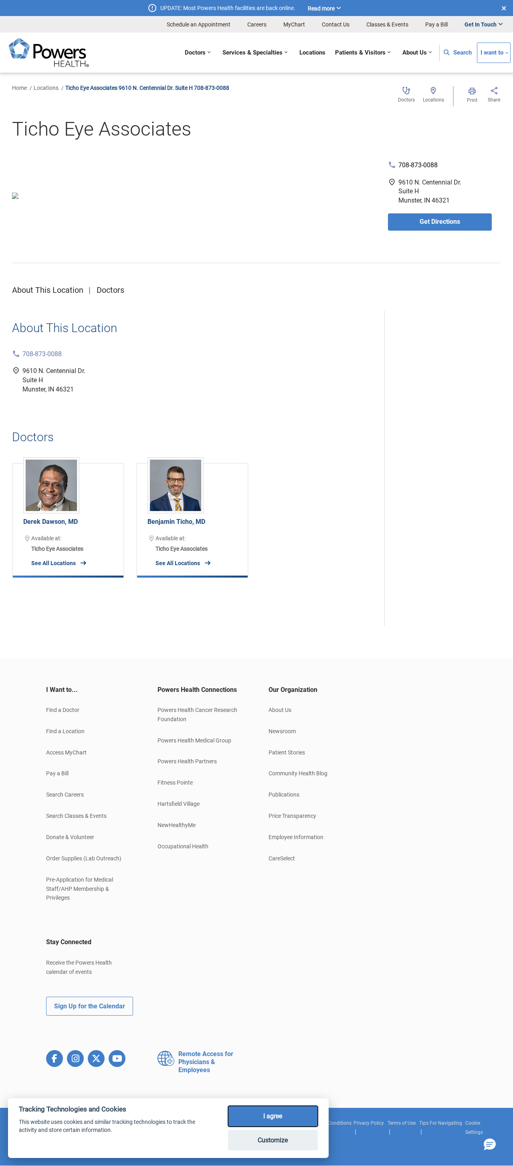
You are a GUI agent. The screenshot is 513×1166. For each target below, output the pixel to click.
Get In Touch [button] (481, 24)
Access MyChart (66, 752)
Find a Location (65, 731)
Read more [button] (321, 8)
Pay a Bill (436, 24)
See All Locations (53, 563)
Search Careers (65, 794)
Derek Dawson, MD (50, 521)
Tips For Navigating (440, 1123)
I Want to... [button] (62, 690)
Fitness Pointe (175, 782)
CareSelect (282, 858)
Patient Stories (287, 752)
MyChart (294, 24)
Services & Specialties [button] (252, 52)
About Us (280, 710)
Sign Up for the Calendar (89, 1006)
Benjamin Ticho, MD (176, 521)
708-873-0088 (418, 165)
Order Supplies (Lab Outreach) (83, 858)
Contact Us (335, 24)
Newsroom (282, 731)
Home (19, 88)
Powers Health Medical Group (194, 740)
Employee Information (296, 837)
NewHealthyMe (177, 825)
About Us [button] (414, 52)
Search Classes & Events (76, 816)
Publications (284, 794)
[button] (490, 1145)
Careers (257, 24)
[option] (68, 514)
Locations (46, 88)
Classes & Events (387, 24)
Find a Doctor (62, 710)
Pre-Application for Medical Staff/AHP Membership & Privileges (79, 888)
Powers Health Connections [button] (197, 690)
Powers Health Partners (187, 761)
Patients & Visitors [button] (360, 52)
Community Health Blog (298, 773)
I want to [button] (492, 52)
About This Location (47, 290)
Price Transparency (292, 816)
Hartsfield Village (179, 804)
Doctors (110, 290)
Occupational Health (183, 846)
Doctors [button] (195, 52)
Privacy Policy (368, 1123)
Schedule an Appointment (198, 24)
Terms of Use (402, 1123)
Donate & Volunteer (70, 837)
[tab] (89, 690)
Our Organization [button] (293, 690)
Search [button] (462, 52)
